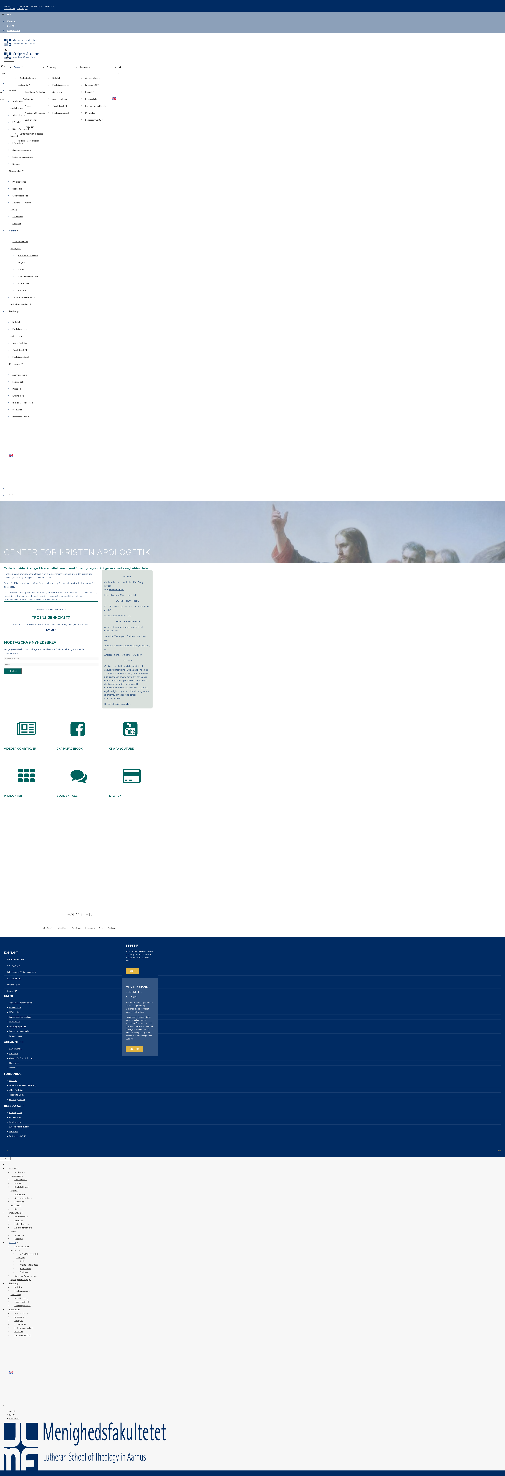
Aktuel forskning (59, 99)
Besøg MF (89, 92)
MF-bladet (90, 113)
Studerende (17, 217)
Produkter (29, 127)
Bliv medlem (13, 30)
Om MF (12, 90)
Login (499, 1151)
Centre (17, 67)
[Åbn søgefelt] (3, 66)
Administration (18, 115)
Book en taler (31, 120)
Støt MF (11, 26)
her (128, 704)
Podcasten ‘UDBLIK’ (94, 120)
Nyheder (16, 164)
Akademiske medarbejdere (20, 1003)
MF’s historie (17, 143)
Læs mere (134, 1049)
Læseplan (16, 224)
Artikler (28, 106)
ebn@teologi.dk (116, 590)
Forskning (51, 67)
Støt (132, 971)
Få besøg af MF (92, 85)
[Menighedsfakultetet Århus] (22, 61)
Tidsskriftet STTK (60, 106)
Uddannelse (15, 171)
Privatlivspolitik (15, 1036)
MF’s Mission (17, 122)
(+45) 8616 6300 (9, 6)
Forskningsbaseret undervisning (22, 1085)
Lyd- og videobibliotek (95, 106)
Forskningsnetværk (60, 113)
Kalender (11, 21)
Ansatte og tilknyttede (35, 113)
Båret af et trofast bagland (20, 1017)
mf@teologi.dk (49, 6)
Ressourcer (85, 67)
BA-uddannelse (19, 182)
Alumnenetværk (92, 78)
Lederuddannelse (20, 196)
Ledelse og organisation (23, 157)
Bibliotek (56, 78)
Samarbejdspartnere (21, 150)
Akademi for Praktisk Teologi (21, 1058)
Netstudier (17, 189)
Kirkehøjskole (91, 99)
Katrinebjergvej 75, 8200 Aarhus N (30, 6)
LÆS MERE (50, 630)
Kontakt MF (12, 991)
